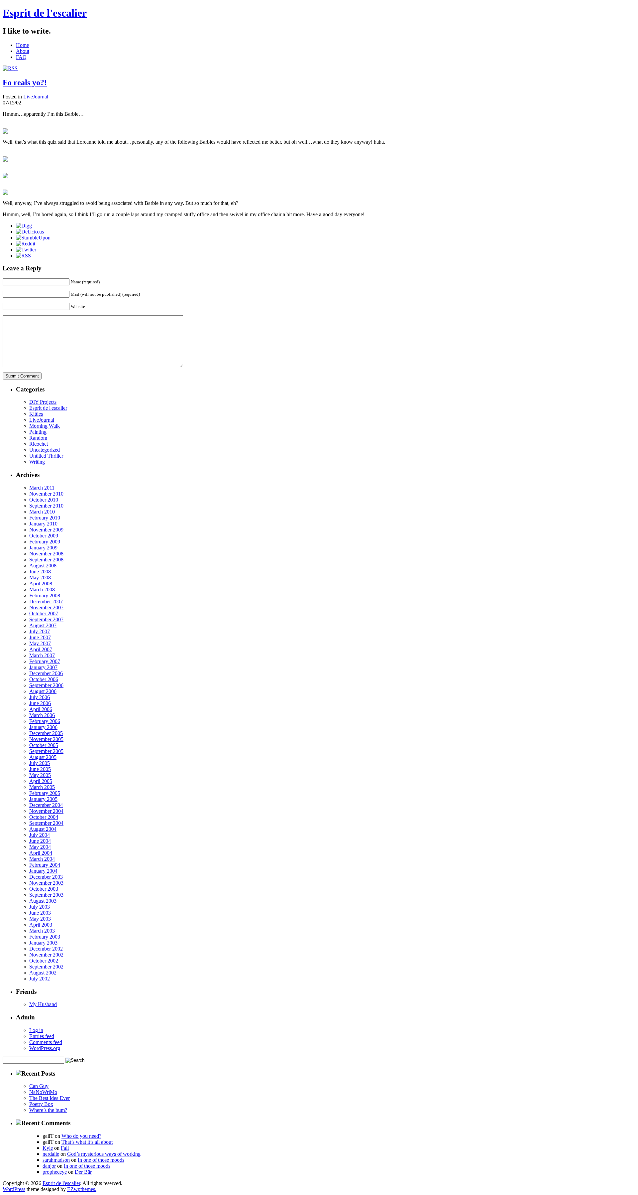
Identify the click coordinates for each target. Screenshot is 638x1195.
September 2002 (46, 967)
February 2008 (44, 595)
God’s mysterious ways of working (104, 1154)
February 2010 (44, 518)
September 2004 (46, 823)
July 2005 (39, 763)
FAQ (21, 57)
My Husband (43, 1004)
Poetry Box (41, 1104)
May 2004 (40, 847)
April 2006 (40, 709)
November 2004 (46, 811)
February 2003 (44, 937)
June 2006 (40, 703)
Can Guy (39, 1086)
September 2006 (46, 685)
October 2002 (43, 961)
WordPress (14, 1189)
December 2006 (46, 673)
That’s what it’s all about (87, 1142)
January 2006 (43, 727)
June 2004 (40, 841)
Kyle (48, 1148)
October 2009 (43, 535)
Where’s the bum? (48, 1110)
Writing (37, 462)
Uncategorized (44, 450)
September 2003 (46, 895)
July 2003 (39, 907)
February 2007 (44, 661)
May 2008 (40, 577)
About (22, 51)
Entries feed (41, 1036)
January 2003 (43, 943)
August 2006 (42, 691)
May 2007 (40, 643)
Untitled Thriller (46, 456)
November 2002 (46, 955)
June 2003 (40, 913)
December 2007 (46, 601)
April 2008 (40, 583)
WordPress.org (44, 1048)
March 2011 (41, 488)
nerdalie (51, 1154)
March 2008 (42, 589)
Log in (36, 1030)
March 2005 (42, 787)
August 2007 (42, 625)
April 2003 (40, 925)
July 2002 (39, 978)
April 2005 (40, 781)
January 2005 (43, 799)
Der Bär (83, 1172)
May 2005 (40, 775)
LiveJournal (35, 96)
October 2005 (43, 745)
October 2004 (43, 817)
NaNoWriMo (43, 1092)
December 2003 (46, 877)
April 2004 (40, 853)
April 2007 (40, 649)
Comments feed (45, 1042)
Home (22, 45)
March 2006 (42, 715)
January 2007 (43, 667)
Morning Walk (44, 426)
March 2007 (42, 655)
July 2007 (39, 631)
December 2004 (46, 805)
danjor (49, 1166)
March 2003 (42, 931)
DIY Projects (42, 402)
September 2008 (46, 559)
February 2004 (44, 865)
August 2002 (42, 972)
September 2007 (46, 619)
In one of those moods (101, 1160)
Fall (65, 1148)
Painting (38, 432)
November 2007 (46, 607)
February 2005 (44, 793)
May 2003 (40, 919)
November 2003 (46, 883)
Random (38, 438)
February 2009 (44, 541)
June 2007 (40, 637)
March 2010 (42, 512)
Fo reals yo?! (25, 82)
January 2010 (43, 523)
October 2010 (43, 500)
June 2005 (40, 769)
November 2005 (46, 739)
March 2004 (42, 859)
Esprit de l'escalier (45, 13)
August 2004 (42, 829)
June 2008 (40, 571)
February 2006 (44, 721)
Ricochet (38, 444)
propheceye (55, 1172)
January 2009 (43, 547)
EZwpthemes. (81, 1189)
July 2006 (39, 697)
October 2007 (43, 613)
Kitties (36, 414)
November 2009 (46, 529)
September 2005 (46, 751)
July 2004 (39, 835)
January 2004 (43, 871)
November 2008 (46, 553)
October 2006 (43, 679)
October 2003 (43, 889)
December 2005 (46, 733)
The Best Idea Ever (49, 1098)
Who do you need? (81, 1136)
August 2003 (42, 901)
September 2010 (46, 506)
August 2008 (42, 565)
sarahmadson (56, 1160)
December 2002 (46, 949)
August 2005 (42, 757)
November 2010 (46, 494)
